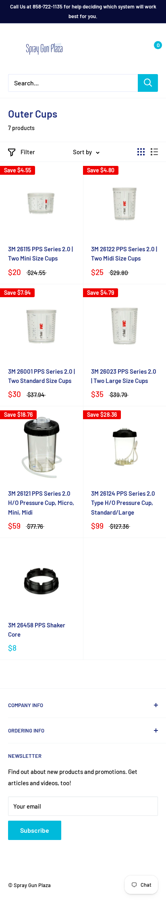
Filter (28, 151)
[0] (151, 49)
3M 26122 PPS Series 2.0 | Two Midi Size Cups (124, 253)
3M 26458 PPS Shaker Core (36, 629)
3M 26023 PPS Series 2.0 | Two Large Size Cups (123, 376)
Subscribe (34, 830)
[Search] (148, 83)
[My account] (135, 48)
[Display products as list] (154, 151)
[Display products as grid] (141, 151)
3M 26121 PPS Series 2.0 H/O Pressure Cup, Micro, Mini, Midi (41, 503)
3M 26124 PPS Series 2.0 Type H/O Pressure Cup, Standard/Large (123, 503)
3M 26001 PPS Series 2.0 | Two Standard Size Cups (41, 376)
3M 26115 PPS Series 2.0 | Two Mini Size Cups (40, 253)
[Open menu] (12, 49)
